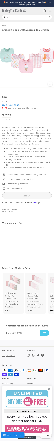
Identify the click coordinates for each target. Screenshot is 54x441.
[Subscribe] (44, 333)
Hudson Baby (22, 268)
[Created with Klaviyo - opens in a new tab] (27, 437)
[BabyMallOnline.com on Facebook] (33, 355)
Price (4, 97)
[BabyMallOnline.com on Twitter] (37, 355)
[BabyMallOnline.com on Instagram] (28, 355)
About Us (30, 384)
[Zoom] (50, 83)
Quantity (6, 114)
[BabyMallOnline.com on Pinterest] (42, 355)
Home (4, 25)
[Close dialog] (49, 389)
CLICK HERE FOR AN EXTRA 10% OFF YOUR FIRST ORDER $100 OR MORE (27, 429)
